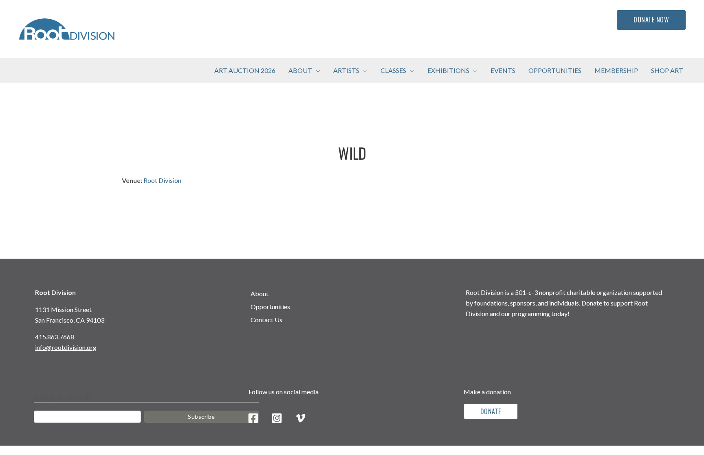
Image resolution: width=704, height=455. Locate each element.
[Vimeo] (300, 418)
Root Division (162, 180)
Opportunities (270, 306)
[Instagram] (276, 418)
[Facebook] (253, 418)
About (259, 293)
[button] (316, 70)
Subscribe (201, 416)
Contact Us (266, 319)
